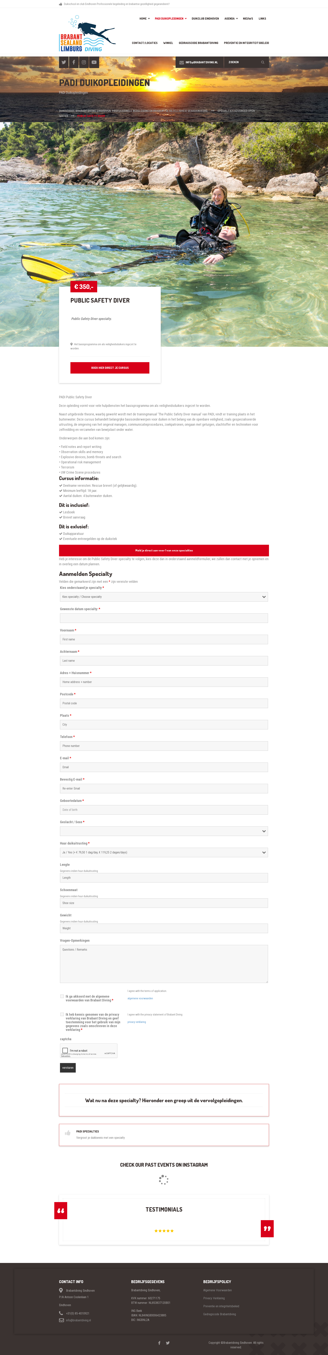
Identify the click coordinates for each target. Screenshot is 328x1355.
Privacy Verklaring (214, 1298)
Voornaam (68, 630)
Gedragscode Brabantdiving (219, 1314)
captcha (65, 1039)
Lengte (65, 865)
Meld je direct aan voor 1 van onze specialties (164, 550)
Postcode (68, 694)
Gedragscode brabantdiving (198, 43)
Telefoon (67, 737)
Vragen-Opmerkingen (75, 940)
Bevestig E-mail (72, 779)
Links (262, 18)
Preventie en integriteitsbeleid (246, 43)
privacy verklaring (137, 1021)
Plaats (65, 715)
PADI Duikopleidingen (169, 18)
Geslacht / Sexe (72, 822)
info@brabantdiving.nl (78, 1320)
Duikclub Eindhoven (205, 18)
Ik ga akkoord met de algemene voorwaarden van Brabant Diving (89, 998)
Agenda (230, 18)
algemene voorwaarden (140, 998)
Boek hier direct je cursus (110, 368)
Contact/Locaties (145, 43)
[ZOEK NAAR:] (246, 62)
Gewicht (65, 915)
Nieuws (248, 18)
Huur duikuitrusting (75, 843)
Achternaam (69, 652)
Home (143, 18)
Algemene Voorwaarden (217, 1290)
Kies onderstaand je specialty (82, 588)
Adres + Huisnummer (75, 673)
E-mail (65, 758)
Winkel (168, 43)
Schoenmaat (68, 890)
